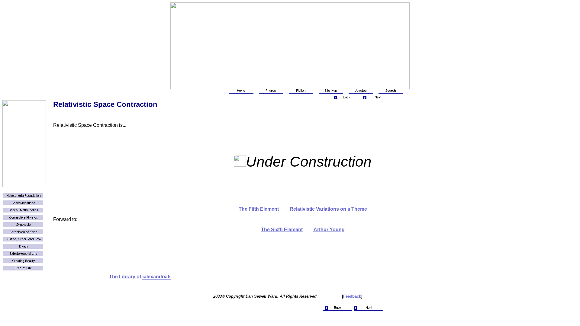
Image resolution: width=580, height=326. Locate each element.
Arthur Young (329, 229)
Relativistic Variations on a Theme (328, 209)
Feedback (352, 296)
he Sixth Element (283, 229)
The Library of (125, 276)
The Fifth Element (259, 209)
